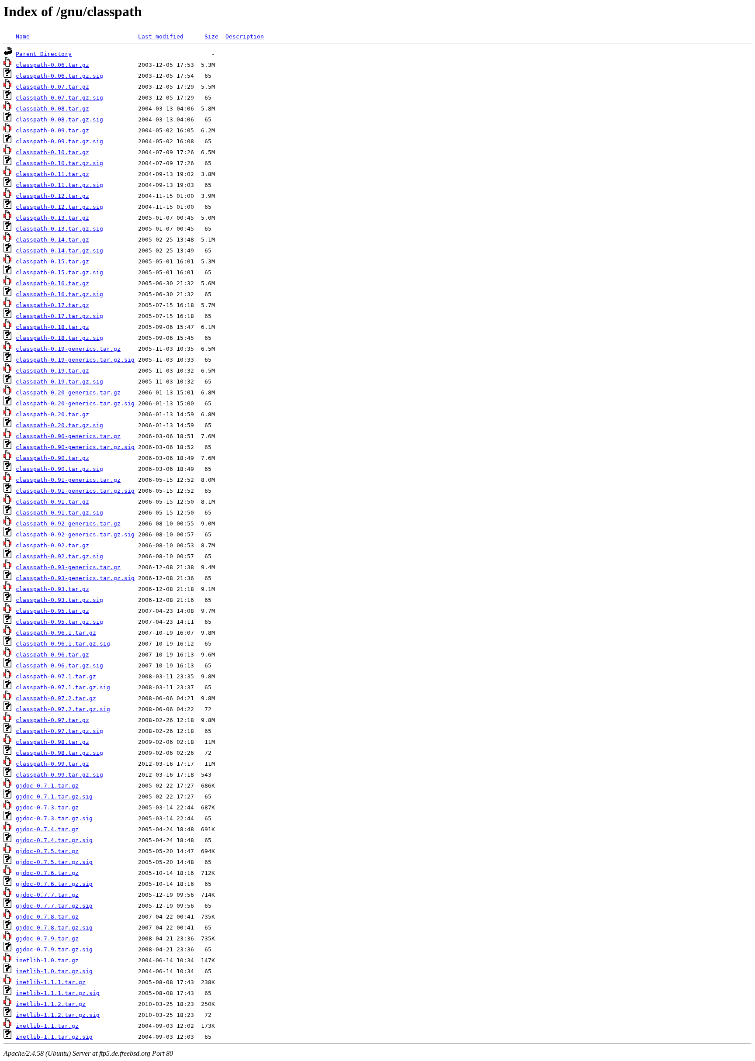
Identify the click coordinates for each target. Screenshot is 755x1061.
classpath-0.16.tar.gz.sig (59, 294)
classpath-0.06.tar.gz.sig (59, 76)
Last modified (161, 36)
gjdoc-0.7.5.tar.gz (47, 851)
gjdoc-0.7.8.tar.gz (47, 916)
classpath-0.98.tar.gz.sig (59, 753)
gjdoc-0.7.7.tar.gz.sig (54, 905)
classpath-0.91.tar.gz (52, 501)
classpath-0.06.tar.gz (52, 65)
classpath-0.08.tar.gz (52, 108)
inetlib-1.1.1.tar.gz (51, 982)
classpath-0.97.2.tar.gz (56, 698)
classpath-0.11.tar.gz (52, 174)
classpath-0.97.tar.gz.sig (59, 731)
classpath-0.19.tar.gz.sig (59, 381)
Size (211, 36)
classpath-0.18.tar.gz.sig (59, 338)
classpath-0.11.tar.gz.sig (59, 185)
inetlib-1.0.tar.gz (47, 960)
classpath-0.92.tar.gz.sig (59, 556)
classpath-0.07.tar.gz (52, 86)
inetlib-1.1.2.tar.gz (51, 1004)
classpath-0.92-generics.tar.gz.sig (75, 534)
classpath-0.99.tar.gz (52, 763)
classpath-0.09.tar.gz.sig (59, 141)
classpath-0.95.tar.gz (52, 611)
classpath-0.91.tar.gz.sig (59, 512)
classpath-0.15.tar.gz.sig (59, 272)
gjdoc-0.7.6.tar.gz (47, 873)
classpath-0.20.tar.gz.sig (59, 425)
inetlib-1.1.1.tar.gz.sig (58, 993)
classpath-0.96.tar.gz (52, 654)
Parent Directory (44, 54)
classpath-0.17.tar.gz (52, 305)
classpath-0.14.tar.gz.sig (59, 250)
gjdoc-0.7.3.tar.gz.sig (54, 818)
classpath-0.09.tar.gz (52, 130)
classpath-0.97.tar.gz (52, 720)
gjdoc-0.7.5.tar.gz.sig (54, 862)
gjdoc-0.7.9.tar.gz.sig (54, 949)
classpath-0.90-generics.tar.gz (68, 436)
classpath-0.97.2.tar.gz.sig (63, 709)
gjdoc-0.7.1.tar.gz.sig (54, 796)
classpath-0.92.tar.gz (52, 545)
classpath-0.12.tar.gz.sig (59, 207)
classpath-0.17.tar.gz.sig (59, 316)
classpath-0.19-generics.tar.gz (68, 349)
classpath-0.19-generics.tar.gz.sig (75, 359)
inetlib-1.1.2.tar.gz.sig (58, 1015)
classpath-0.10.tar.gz (52, 152)
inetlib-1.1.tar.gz (47, 1026)
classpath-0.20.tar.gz (52, 414)
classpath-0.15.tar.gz (52, 261)
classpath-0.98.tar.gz (52, 742)
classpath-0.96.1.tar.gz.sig (63, 643)
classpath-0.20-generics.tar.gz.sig (75, 403)
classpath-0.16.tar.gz (52, 283)
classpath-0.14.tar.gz (52, 239)
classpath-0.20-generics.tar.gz (68, 392)
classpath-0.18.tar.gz (52, 327)
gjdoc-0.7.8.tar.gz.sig (54, 927)
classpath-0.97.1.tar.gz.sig (63, 687)
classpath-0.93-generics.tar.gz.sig (75, 578)
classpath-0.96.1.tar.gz (56, 632)
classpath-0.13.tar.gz (52, 217)
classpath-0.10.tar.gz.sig (59, 163)
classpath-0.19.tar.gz (52, 370)
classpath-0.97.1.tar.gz (56, 676)
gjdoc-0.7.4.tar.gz (47, 829)
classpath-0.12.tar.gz (52, 196)
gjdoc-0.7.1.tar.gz (47, 785)
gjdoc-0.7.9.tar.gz (47, 938)
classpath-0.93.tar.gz (52, 589)
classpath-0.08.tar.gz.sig (59, 119)
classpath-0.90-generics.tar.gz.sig (75, 447)
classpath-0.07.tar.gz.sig (59, 97)
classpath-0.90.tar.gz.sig (59, 469)
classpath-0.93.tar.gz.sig (59, 600)
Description (244, 36)
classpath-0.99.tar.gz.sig (59, 774)
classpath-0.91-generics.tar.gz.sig (75, 490)
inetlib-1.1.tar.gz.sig (54, 1036)
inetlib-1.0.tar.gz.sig (54, 971)
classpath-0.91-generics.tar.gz (68, 480)
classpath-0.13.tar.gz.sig (59, 228)
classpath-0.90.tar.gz (52, 458)
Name (23, 36)
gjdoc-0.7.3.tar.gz (47, 807)
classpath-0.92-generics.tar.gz (68, 523)
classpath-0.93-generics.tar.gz (68, 567)
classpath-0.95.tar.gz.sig (59, 622)
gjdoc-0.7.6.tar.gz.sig (54, 884)
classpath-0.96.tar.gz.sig (59, 665)
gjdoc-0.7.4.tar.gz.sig (54, 840)
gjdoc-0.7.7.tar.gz (47, 895)
